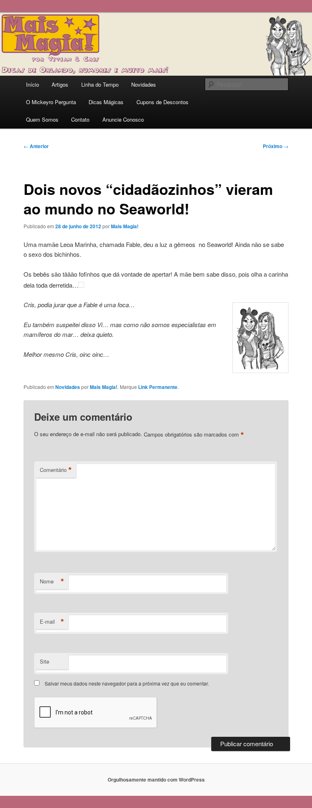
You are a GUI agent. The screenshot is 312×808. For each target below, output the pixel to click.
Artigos (60, 84)
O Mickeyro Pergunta (51, 102)
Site (44, 661)
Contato (80, 119)
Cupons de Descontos (162, 102)
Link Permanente (158, 387)
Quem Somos (42, 119)
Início (32, 84)
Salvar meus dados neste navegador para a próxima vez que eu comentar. (127, 683)
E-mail (52, 621)
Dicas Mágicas (106, 102)
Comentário (56, 469)
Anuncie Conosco (123, 119)
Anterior (36, 146)
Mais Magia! (125, 226)
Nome (52, 581)
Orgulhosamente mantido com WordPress (156, 779)
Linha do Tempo (100, 84)
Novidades (143, 84)
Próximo (275, 146)
